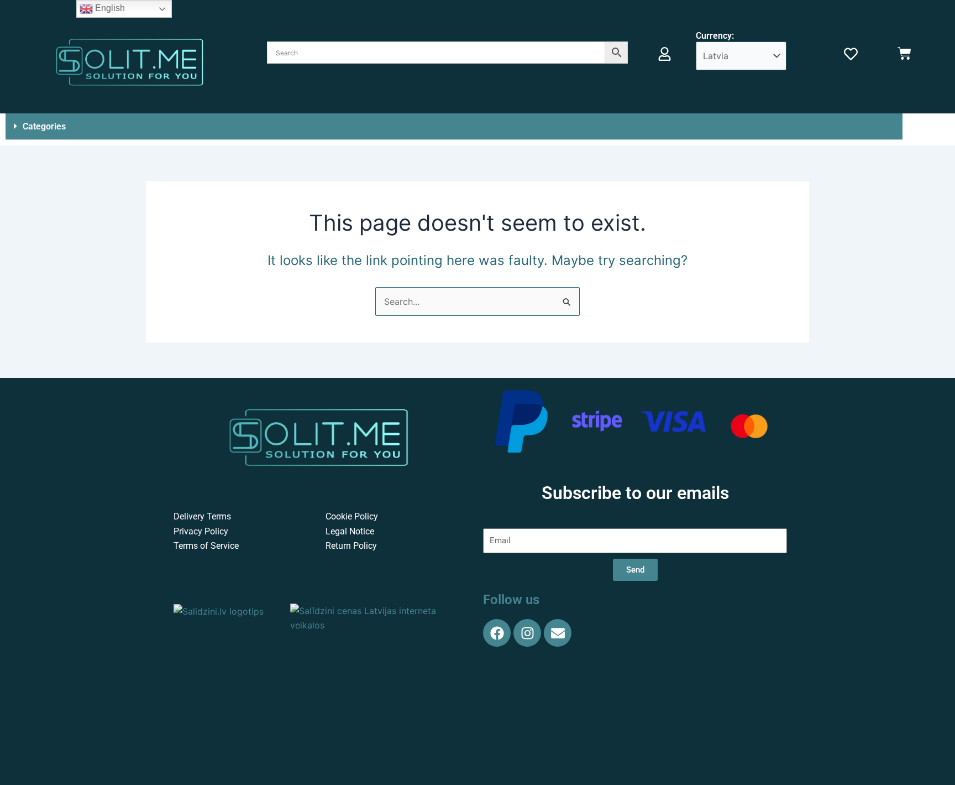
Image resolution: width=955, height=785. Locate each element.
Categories (44, 126)
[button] (454, 126)
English (109, 8)
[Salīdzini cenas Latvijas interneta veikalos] (378, 616)
